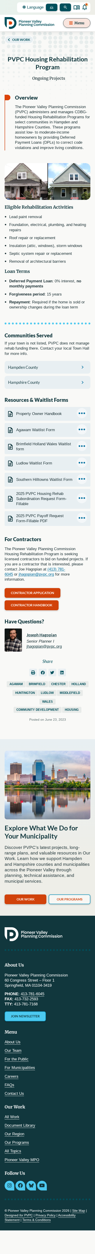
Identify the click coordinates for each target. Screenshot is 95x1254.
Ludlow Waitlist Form (34, 463)
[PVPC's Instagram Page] (9, 1185)
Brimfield (37, 684)
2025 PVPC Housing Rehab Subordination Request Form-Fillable (41, 498)
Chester (58, 684)
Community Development (37, 709)
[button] (33, 673)
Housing (72, 709)
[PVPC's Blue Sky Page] (31, 1185)
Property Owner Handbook (39, 414)
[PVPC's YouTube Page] (42, 1185)
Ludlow (47, 693)
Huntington (25, 693)
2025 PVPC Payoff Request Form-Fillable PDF (40, 518)
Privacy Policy (46, 1215)
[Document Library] (76, 7)
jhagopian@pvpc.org (36, 574)
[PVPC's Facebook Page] (20, 1185)
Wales (47, 701)
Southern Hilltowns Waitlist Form (44, 479)
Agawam (16, 684)
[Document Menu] (82, 413)
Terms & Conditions (36, 1220)
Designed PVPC (19, 1215)
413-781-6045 (32, 994)
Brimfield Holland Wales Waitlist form (43, 446)
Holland (78, 684)
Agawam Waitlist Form (35, 430)
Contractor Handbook (31, 605)
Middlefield (70, 693)
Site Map (78, 1210)
